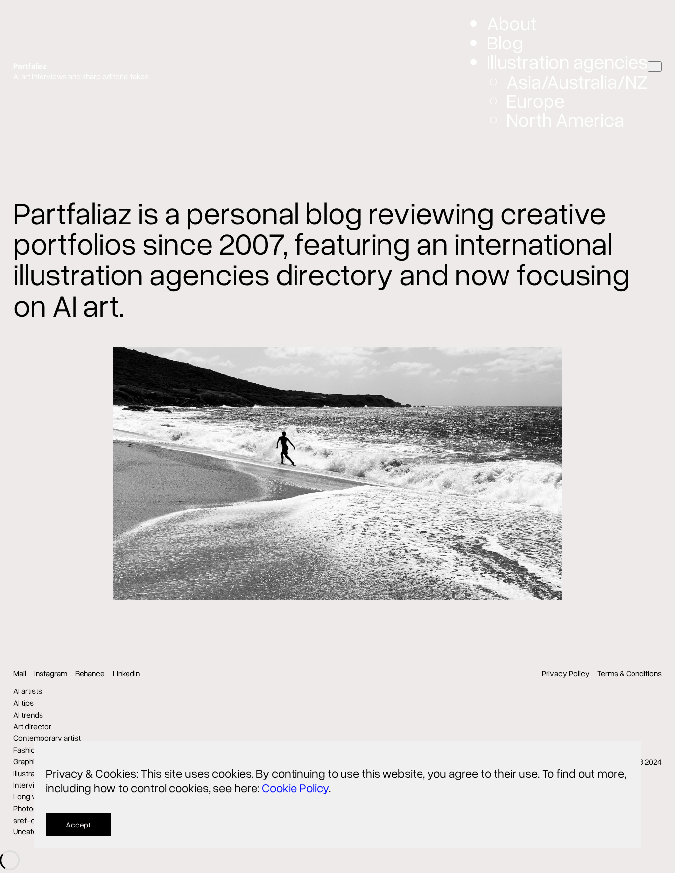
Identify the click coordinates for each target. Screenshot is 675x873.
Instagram (50, 673)
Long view (30, 796)
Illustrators (30, 773)
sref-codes (32, 820)
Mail (19, 673)
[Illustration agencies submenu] (655, 66)
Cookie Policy (295, 788)
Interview (28, 785)
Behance (90, 673)
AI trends (28, 715)
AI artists (27, 691)
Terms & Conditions (629, 673)
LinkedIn (126, 673)
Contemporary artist (47, 738)
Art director (32, 726)
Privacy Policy (566, 673)
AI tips (23, 703)
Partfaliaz (30, 66)
